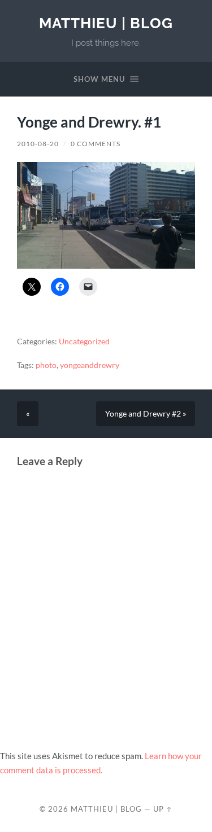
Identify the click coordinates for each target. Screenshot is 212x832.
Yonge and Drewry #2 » (145, 413)
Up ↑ (162, 808)
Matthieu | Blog (106, 23)
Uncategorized (84, 341)
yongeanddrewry (89, 365)
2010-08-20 (38, 143)
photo (46, 365)
